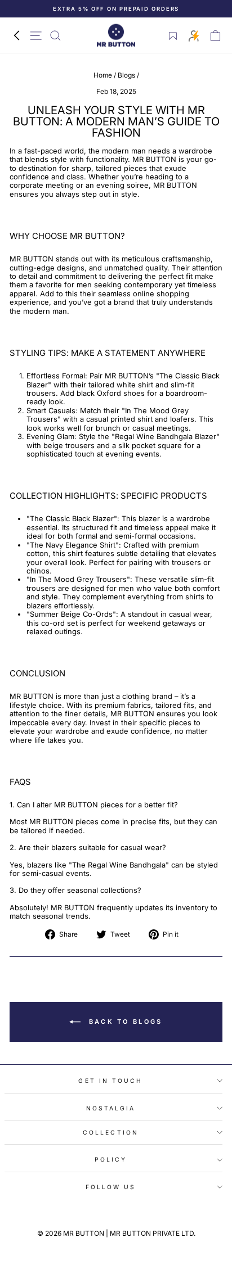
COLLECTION (111, 1132)
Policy (111, 1159)
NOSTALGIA (111, 1108)
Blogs (126, 75)
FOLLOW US (111, 1186)
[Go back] (16, 35)
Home (102, 75)
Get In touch (110, 1080)
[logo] (116, 36)
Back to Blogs (123, 1021)
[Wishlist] (173, 36)
